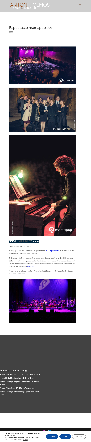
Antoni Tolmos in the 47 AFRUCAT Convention (17, 388)
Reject (65, 436)
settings (25, 440)
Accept (52, 436)
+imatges (30, 266)
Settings (79, 436)
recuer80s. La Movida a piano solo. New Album (17, 378)
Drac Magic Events (52, 251)
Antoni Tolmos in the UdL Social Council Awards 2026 (20, 374)
